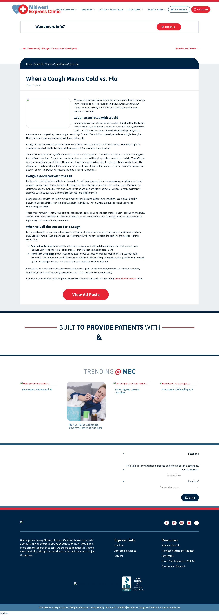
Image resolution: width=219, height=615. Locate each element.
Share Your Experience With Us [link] (178, 561)
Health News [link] (155, 9)
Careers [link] (118, 555)
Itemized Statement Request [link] (178, 550)
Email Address (190, 469)
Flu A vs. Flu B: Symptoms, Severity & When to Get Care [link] (85, 426)
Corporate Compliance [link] (169, 607)
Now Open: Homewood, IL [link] (37, 389)
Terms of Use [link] (112, 607)
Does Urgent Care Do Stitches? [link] (127, 391)
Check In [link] (202, 9)
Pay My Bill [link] (180, 9)
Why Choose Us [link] (65, 9)
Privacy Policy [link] (97, 607)
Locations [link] (134, 9)
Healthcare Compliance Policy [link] (142, 607)
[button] (166, 523)
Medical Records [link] (171, 545)
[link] (36, 8)
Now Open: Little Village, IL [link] (178, 389)
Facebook (193, 453)
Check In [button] (170, 26)
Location (193, 481)
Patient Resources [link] (111, 9)
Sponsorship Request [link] (173, 566)
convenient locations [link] (125, 278)
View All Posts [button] (86, 294)
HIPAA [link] (123, 607)
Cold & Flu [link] (39, 63)
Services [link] (86, 9)
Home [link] (29, 63)
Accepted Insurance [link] (125, 550)
